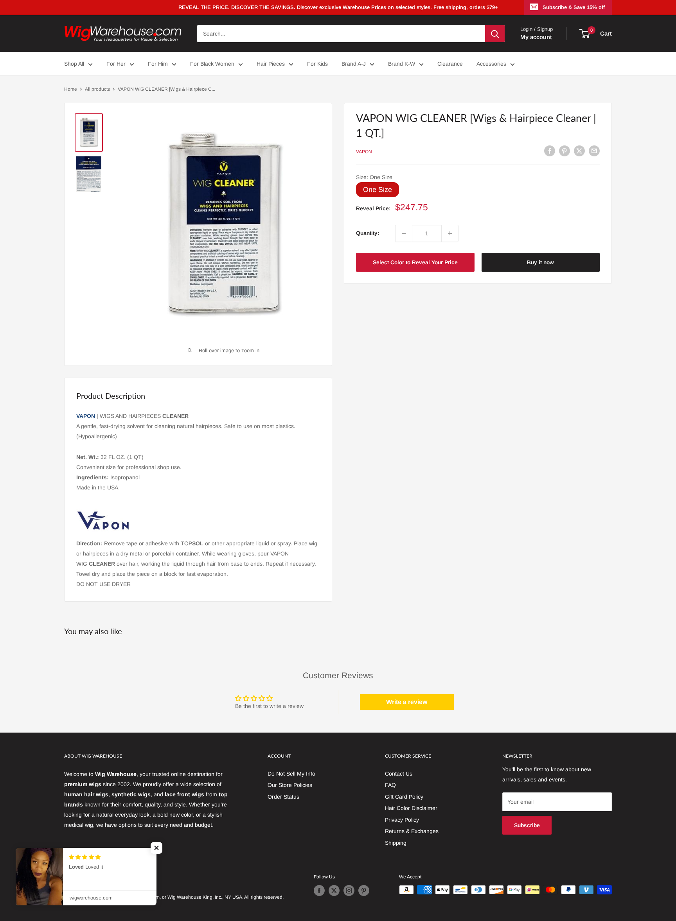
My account (536, 37)
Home (70, 89)
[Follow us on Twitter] (334, 890)
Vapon (364, 151)
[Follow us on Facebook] (319, 890)
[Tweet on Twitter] (579, 150)
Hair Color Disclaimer (411, 808)
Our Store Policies (290, 785)
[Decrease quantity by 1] (404, 233)
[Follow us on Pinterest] (363, 890)
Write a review (406, 702)
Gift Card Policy (404, 797)
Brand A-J (354, 64)
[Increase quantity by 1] (450, 233)
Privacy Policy (402, 820)
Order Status (283, 797)
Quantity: (367, 233)
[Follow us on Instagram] (348, 890)
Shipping (395, 843)
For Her (116, 64)
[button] (156, 848)
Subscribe (527, 825)
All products (97, 89)
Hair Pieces (271, 64)
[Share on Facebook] (549, 150)
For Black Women (212, 64)
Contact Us (398, 773)
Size (374, 177)
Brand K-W (401, 64)
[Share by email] (594, 150)
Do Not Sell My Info (291, 773)
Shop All (74, 64)
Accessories (491, 64)
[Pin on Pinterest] (564, 150)
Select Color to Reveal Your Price (415, 262)
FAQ (390, 785)
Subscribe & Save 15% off (574, 7)
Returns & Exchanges (412, 831)
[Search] (495, 33)
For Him (158, 64)
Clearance (450, 64)
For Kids (317, 64)
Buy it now (540, 262)
